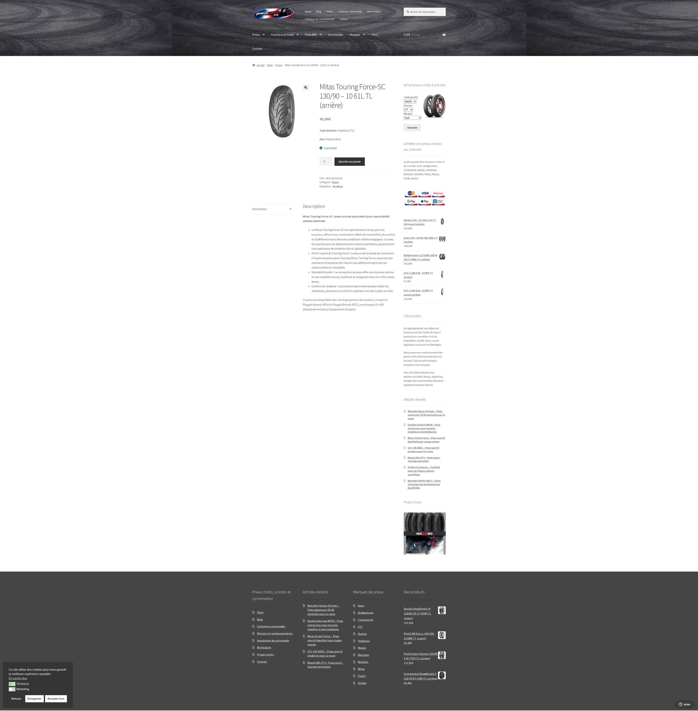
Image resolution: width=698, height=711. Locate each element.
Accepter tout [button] (55, 698)
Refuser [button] (16, 698)
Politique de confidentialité (319, 19)
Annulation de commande (273, 640)
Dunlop (362, 634)
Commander (335, 34)
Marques (355, 34)
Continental (365, 620)
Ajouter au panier (350, 161)
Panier (329, 11)
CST (360, 626)
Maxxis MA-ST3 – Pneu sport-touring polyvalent (424, 459)
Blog (318, 11)
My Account (264, 647)
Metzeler (363, 655)
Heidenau (364, 641)
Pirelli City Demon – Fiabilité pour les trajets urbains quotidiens (424, 471)
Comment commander (350, 11)
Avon (361, 605)
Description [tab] (259, 209)
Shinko (362, 683)
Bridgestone (365, 612)
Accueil (260, 65)
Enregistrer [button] (34, 698)
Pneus (256, 34)
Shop (270, 65)
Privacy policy (265, 654)
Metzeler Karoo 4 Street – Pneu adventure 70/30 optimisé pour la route (426, 415)
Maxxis (362, 648)
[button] (306, 87)
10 (334, 186)
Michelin (363, 662)
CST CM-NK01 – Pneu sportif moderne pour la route (423, 449)
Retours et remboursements (275, 633)
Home (308, 11)
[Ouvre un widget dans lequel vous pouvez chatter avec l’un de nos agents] (684, 704)
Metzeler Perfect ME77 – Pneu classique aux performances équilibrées (424, 484)
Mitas (339, 186)
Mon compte (374, 11)
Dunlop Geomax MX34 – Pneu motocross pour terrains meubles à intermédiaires (424, 428)
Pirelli (362, 676)
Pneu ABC (311, 34)
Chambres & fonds (282, 34)
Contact (343, 19)
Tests (374, 34)
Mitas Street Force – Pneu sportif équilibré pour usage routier (426, 439)
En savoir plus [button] (18, 678)
